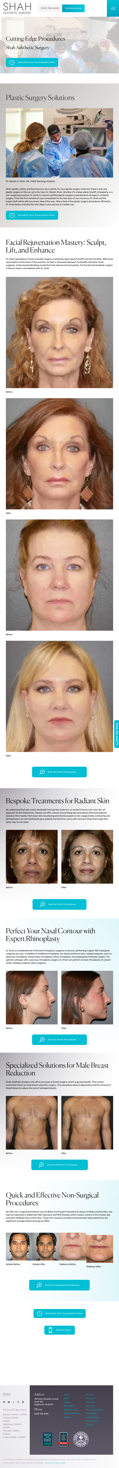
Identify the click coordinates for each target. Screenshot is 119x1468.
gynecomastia (84, 1082)
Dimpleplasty (92, 1413)
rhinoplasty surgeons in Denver (59, 950)
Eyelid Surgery (92, 1417)
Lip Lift (89, 1425)
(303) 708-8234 (50, 8)
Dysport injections (67, 1211)
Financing (90, 1398)
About (66, 1398)
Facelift (67, 1402)
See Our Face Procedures (62, 772)
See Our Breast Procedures (62, 1164)
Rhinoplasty (69, 1406)
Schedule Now (73, 8)
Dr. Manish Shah (54, 192)
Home (66, 1394)
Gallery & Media (71, 1410)
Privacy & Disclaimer (55, 1463)
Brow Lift (90, 1406)
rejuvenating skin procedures (74, 812)
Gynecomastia (92, 1421)
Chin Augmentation (94, 1410)
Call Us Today (63, 1330)
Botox (50, 1211)
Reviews (90, 1394)
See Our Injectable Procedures (62, 1285)
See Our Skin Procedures (62, 904)
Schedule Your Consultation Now (36, 62)
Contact (67, 1417)
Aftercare (90, 1402)
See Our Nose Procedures (62, 1039)
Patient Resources (72, 1413)
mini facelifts (95, 259)
